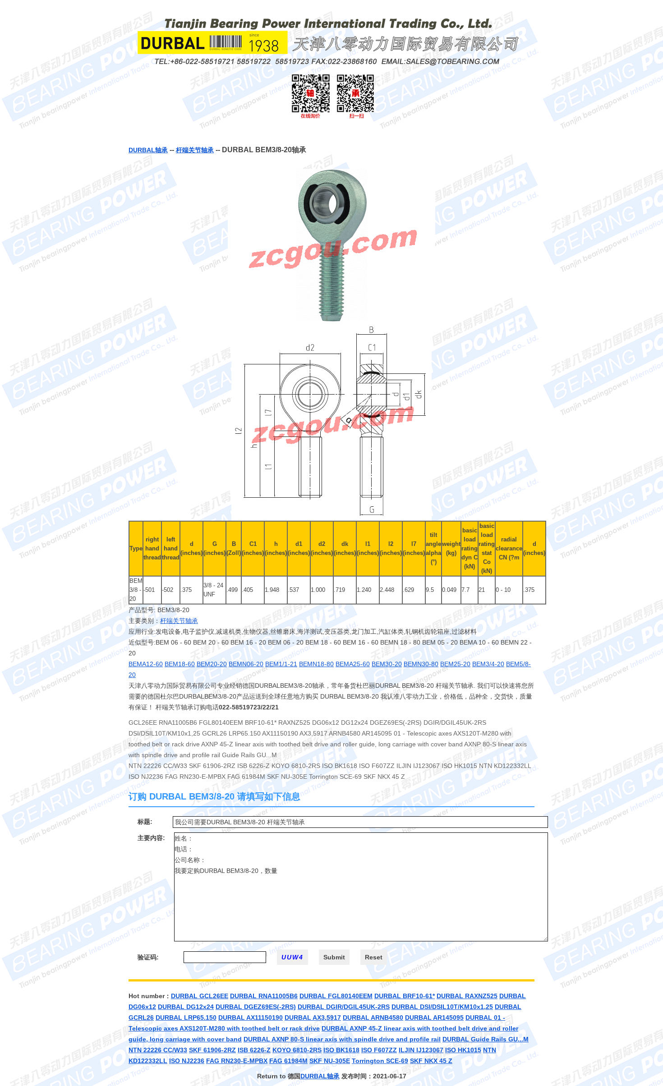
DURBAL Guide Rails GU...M (485, 1039)
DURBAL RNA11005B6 (264, 996)
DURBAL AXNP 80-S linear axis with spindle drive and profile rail (342, 1039)
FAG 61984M (288, 1060)
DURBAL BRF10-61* (404, 996)
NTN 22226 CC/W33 (158, 1050)
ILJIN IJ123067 (421, 1050)
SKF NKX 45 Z (431, 1060)
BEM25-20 (455, 664)
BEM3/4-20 (488, 664)
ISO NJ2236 (186, 1060)
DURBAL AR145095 (434, 1017)
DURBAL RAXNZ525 (467, 996)
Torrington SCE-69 (380, 1060)
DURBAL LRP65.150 (186, 1017)
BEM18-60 (180, 664)
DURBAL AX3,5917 (313, 1017)
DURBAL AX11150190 (250, 1017)
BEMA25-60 (353, 664)
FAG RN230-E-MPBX (236, 1060)
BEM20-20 (212, 664)
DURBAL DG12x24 (186, 1006)
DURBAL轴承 (148, 150)
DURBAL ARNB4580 (373, 1017)
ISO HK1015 (463, 1050)
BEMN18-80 (316, 664)
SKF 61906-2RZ (212, 1050)
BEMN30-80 (421, 664)
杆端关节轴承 (195, 150)
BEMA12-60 (146, 664)
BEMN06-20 (246, 664)
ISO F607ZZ (379, 1050)
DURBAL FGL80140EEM (336, 996)
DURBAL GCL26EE (199, 996)
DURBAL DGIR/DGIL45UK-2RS (344, 1006)
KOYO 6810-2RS (297, 1050)
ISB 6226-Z (254, 1050)
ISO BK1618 (341, 1050)
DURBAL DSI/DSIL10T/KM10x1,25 (442, 1006)
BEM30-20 (387, 664)
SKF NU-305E (329, 1060)
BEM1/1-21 (281, 664)
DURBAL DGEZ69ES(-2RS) (256, 1006)
